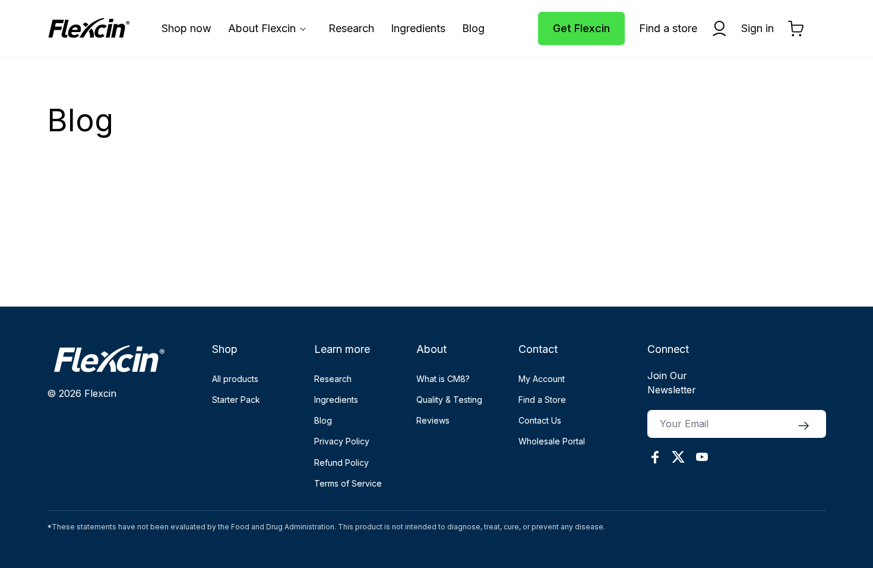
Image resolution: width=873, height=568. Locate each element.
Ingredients (336, 400)
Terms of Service (348, 483)
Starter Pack (236, 400)
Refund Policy (341, 462)
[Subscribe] (803, 426)
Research (333, 379)
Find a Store (542, 400)
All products (235, 379)
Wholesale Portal (551, 441)
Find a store (668, 28)
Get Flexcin (581, 28)
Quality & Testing (449, 400)
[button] (270, 28)
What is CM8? (443, 379)
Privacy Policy (341, 441)
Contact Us (539, 420)
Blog (323, 420)
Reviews (433, 420)
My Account (541, 379)
